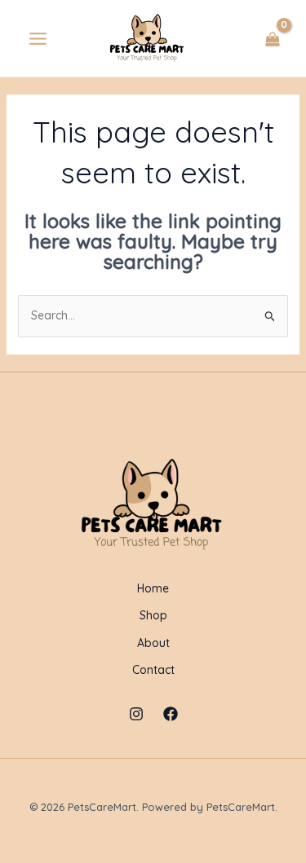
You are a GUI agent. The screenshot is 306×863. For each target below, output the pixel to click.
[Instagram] (136, 714)
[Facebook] (170, 714)
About (153, 643)
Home (153, 588)
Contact (153, 670)
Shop (153, 615)
